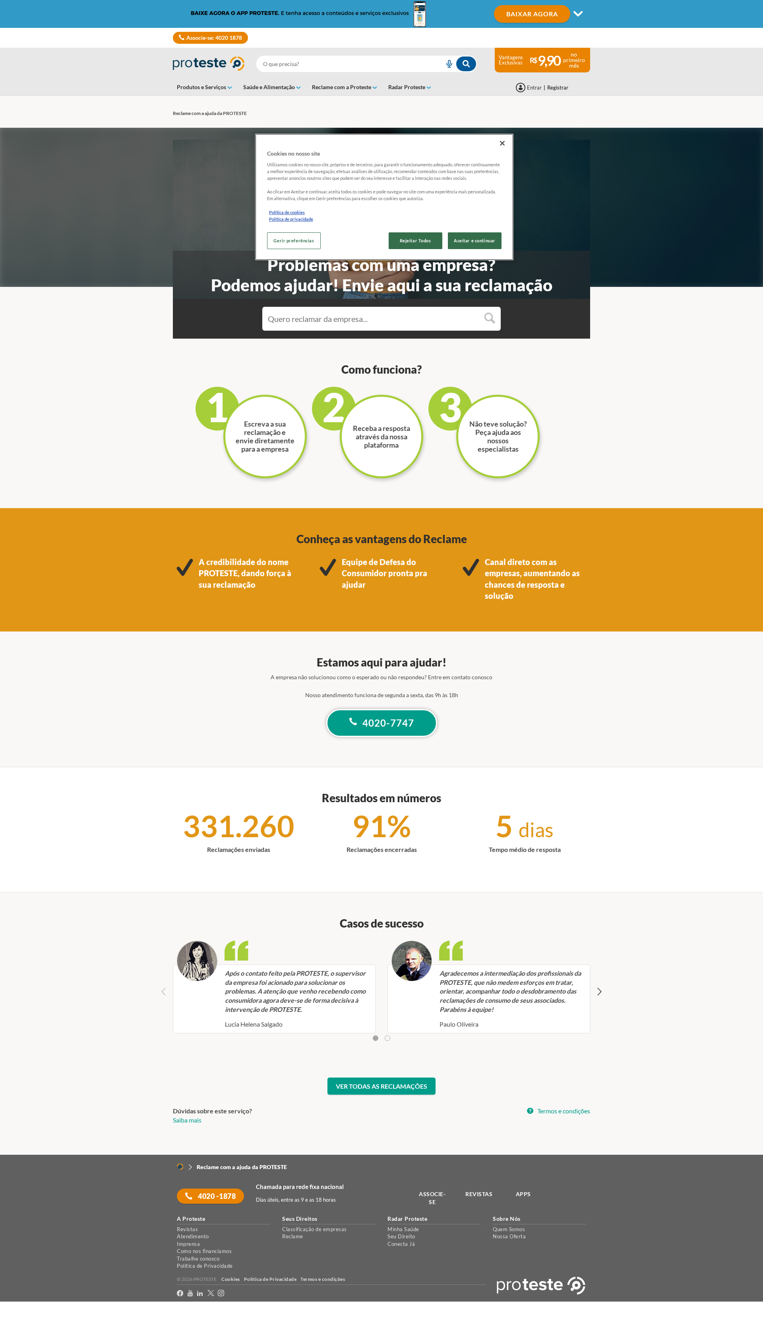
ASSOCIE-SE (432, 1198)
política (509, 1315)
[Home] (180, 1166)
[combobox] (366, 64)
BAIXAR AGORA (532, 14)
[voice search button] (446, 64)
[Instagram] (221, 1293)
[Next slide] (599, 992)
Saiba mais (187, 1120)
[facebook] (180, 1293)
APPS (523, 1194)
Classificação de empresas (314, 1229)
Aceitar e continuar (475, 240)
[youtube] (190, 1293)
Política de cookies (287, 212)
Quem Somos (509, 1229)
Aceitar (17, 1330)
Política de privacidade (291, 219)
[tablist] (381, 1038)
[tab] (375, 1038)
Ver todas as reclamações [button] (381, 1086)
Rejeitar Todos (415, 240)
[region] (384, 197)
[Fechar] (502, 143)
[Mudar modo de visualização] (381, 14)
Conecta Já (401, 1244)
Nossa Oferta (509, 1236)
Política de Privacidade (205, 1266)
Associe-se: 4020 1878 (214, 37)
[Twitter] (210, 1293)
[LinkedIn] (200, 1293)
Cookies (230, 1279)
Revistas (187, 1229)
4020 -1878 (216, 1196)
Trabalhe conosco (198, 1258)
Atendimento (193, 1236)
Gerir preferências (293, 240)
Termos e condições (563, 1111)
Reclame (292, 1236)
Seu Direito (401, 1236)
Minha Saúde (403, 1229)
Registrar (557, 87)
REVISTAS (478, 1194)
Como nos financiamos (204, 1251)
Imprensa (188, 1244)
